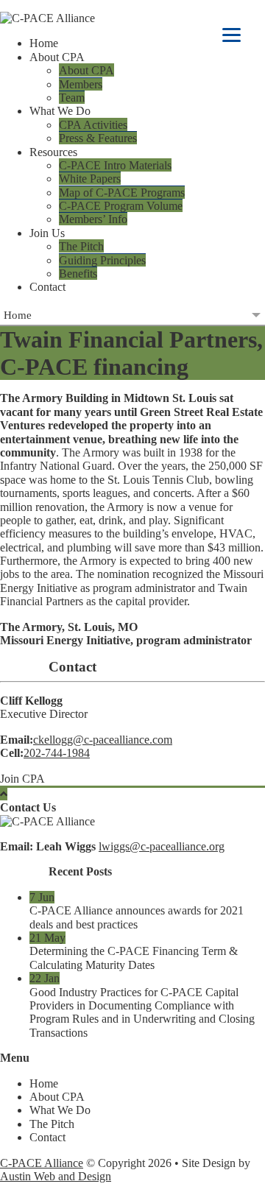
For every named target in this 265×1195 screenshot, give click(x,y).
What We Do (60, 1110)
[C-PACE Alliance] (132, 18)
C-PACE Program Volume (121, 206)
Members (80, 84)
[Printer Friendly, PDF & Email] (24, 667)
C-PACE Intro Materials (115, 165)
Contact (47, 287)
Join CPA (22, 778)
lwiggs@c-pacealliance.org (162, 846)
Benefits (78, 273)
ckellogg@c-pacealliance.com (102, 739)
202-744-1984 (57, 753)
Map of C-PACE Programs (122, 192)
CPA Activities (93, 125)
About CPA (86, 70)
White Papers (90, 178)
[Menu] (231, 35)
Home (43, 43)
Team (72, 97)
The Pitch (81, 246)
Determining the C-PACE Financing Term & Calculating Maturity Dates (133, 957)
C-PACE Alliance (41, 1163)
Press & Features (98, 138)
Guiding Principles (102, 260)
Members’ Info (93, 219)
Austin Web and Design (55, 1176)
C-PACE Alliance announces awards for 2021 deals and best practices (136, 917)
